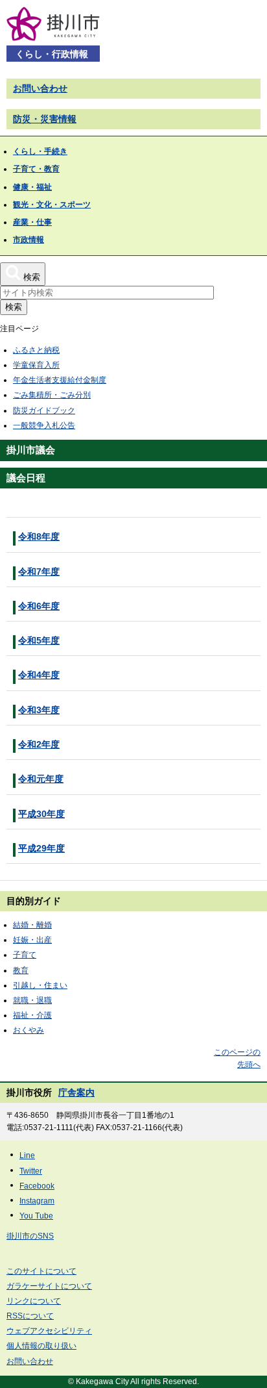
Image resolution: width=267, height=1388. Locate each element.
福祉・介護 (32, 1015)
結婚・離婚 (32, 924)
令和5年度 (39, 640)
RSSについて (30, 1315)
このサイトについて (41, 1271)
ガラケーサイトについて (49, 1286)
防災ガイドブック (44, 410)
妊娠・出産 (32, 939)
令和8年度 (39, 536)
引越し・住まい (40, 985)
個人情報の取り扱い (41, 1345)
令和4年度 (39, 675)
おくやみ (28, 1030)
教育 (21, 970)
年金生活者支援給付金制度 (59, 380)
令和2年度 (39, 744)
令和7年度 (39, 571)
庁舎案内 (76, 1092)
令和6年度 (39, 606)
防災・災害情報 (44, 119)
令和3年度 (39, 710)
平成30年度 (41, 814)
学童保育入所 (36, 365)
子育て (24, 954)
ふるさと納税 (36, 350)
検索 (13, 307)
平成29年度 (41, 848)
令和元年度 (41, 779)
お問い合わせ (40, 88)
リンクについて (33, 1301)
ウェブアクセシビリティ (49, 1330)
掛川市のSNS (30, 1236)
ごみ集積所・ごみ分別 (52, 394)
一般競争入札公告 (44, 425)
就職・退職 (32, 1000)
